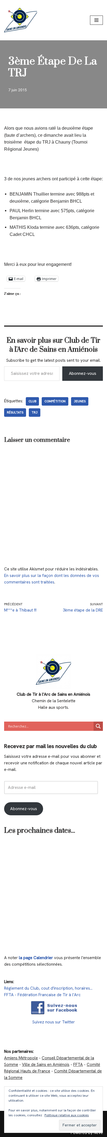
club (32, 401)
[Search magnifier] (98, 726)
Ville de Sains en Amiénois (45, 1064)
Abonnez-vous (82, 373)
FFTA (78, 1064)
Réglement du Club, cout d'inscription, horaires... (48, 988)
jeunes (80, 401)
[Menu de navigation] (96, 20)
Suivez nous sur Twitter (53, 1022)
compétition (55, 401)
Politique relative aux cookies (66, 1115)
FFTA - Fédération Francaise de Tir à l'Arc (42, 995)
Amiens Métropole (21, 1058)
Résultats (15, 412)
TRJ (35, 412)
